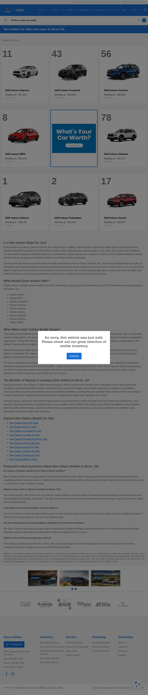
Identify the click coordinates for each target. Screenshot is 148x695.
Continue (74, 356)
